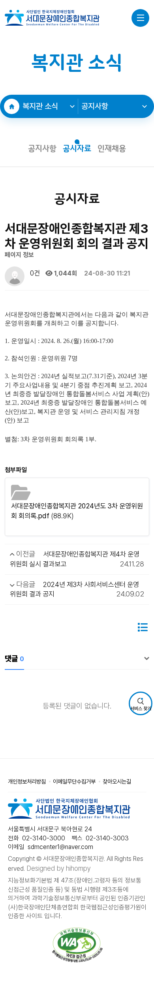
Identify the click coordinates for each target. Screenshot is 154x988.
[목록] (142, 627)
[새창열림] (77, 945)
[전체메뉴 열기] (140, 18)
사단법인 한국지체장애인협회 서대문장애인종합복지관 (52, 18)
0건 (34, 273)
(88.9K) (77, 511)
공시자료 (77, 148)
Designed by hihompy (58, 868)
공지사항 (94, 106)
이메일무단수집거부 (74, 781)
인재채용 (112, 148)
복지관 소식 (40, 106)
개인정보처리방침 (27, 781)
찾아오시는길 (117, 781)
